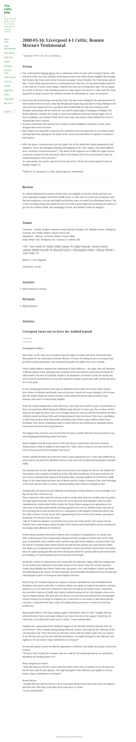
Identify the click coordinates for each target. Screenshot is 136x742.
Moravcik (58, 249)
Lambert (27, 249)
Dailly (77, 246)
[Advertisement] (10, 149)
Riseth (104, 246)
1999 (41, 56)
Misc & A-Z (8, 103)
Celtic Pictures (10, 77)
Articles (7, 86)
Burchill (44, 249)
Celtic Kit (7, 81)
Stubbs (50, 246)
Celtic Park (8, 57)
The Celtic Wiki (8, 9)
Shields (109, 249)
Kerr (32, 246)
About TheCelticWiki (10, 47)
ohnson (100, 249)
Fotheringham (80, 249)
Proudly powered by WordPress (69, 737)
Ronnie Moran (48, 73)
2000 (46, 56)
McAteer (96, 246)
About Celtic (6, 40)
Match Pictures (28, 56)
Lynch (67, 249)
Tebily (57, 246)
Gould (38, 246)
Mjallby (35, 249)
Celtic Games (9, 53)
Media (6, 94)
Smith (91, 249)
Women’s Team (7, 71)
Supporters (8, 90)
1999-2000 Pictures (55, 56)
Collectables (9, 99)
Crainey (65, 246)
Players (7, 61)
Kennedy (85, 246)
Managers (8, 66)
